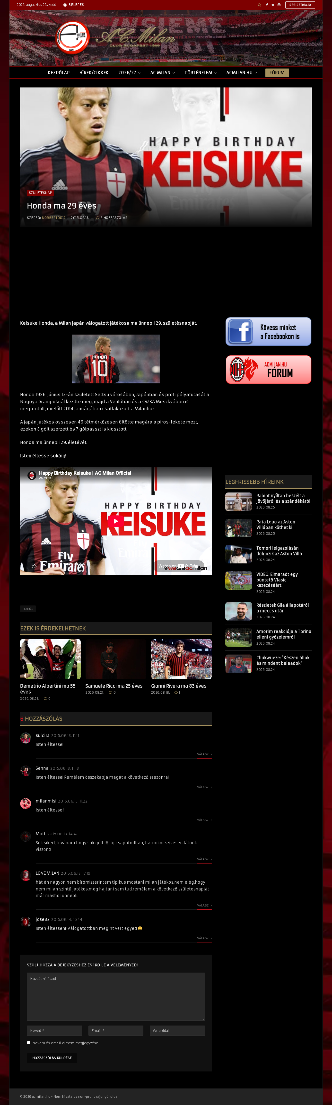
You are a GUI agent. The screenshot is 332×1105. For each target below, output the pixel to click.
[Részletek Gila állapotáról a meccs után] (238, 611)
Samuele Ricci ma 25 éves (114, 686)
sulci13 (43, 735)
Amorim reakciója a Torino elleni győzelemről (283, 634)
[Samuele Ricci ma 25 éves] (116, 659)
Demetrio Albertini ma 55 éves (48, 689)
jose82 (43, 919)
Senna (42, 768)
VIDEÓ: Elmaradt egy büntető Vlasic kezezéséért (277, 580)
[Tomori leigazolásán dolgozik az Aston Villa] (238, 554)
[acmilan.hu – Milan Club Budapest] (114, 38)
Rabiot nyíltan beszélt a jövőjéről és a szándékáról (283, 498)
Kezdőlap (59, 72)
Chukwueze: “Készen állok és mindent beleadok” (282, 660)
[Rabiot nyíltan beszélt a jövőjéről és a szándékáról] (238, 501)
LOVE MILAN (47, 873)
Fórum (277, 72)
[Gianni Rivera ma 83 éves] (181, 659)
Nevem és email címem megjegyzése (65, 1043)
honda (28, 609)
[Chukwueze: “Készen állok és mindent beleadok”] (238, 664)
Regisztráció (300, 5)
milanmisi (46, 801)
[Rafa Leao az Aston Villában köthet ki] (238, 528)
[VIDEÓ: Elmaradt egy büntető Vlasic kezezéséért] (238, 580)
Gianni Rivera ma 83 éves (179, 686)
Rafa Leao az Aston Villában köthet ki (275, 524)
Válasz (203, 754)
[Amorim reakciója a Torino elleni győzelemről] (238, 637)
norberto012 (54, 218)
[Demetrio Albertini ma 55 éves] (50, 659)
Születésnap (40, 193)
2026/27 (127, 72)
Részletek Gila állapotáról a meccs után (282, 608)
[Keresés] (259, 5)
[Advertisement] (116, 278)
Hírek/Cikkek (94, 72)
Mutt (41, 833)
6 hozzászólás (114, 218)
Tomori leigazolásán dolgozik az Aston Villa (279, 551)
